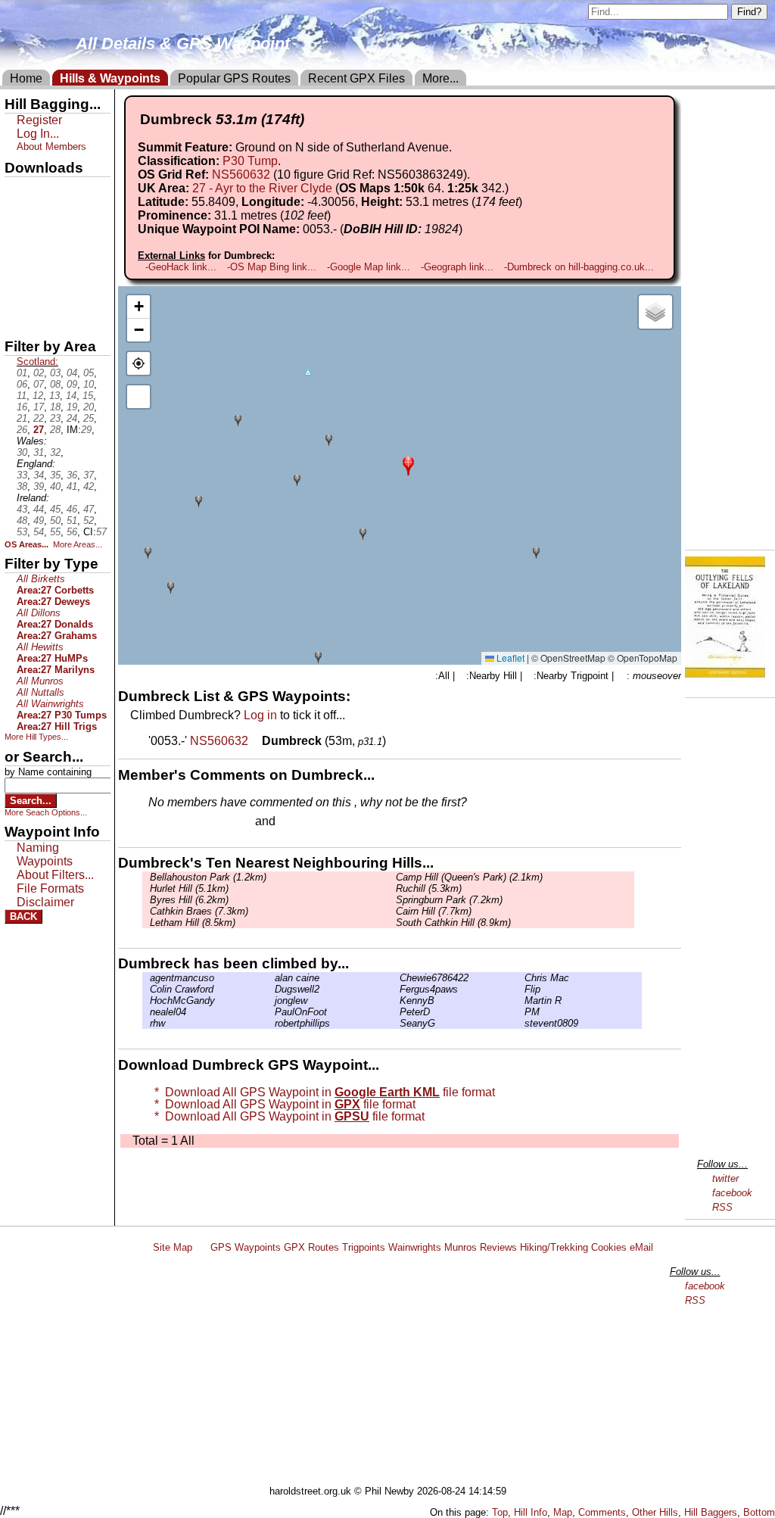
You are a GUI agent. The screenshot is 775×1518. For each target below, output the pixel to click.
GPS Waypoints (245, 1247)
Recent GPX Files (356, 78)
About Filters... (55, 874)
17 (38, 407)
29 (86, 429)
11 (21, 395)
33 (22, 475)
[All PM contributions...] (520, 1012)
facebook (732, 1193)
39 (38, 486)
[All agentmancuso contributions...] (146, 977)
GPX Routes (311, 1247)
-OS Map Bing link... (271, 267)
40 (55, 486)
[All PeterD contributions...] (396, 1012)
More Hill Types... (36, 736)
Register (39, 120)
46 (72, 509)
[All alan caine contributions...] (271, 977)
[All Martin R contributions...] (520, 1000)
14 (71, 395)
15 (87, 395)
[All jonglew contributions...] (271, 1000)
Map (562, 1512)
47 (88, 509)
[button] (408, 464)
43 (22, 509)
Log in (260, 715)
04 (72, 373)
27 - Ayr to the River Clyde (262, 188)
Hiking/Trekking (554, 1247)
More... (440, 78)
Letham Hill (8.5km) (192, 922)
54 (38, 532)
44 (38, 509)
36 (72, 475)
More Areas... (77, 544)
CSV (17, 319)
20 (88, 407)
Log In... (309, 822)
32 (55, 452)
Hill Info (530, 1512)
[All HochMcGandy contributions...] (146, 1000)
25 (88, 418)
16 (22, 407)
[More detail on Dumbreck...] (256, 740)
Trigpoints (363, 1247)
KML (17, 267)
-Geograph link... (457, 267)
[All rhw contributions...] (146, 1023)
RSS (722, 1207)
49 (38, 520)
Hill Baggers (710, 1512)
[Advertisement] (394, 1372)
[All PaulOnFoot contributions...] (271, 1012)
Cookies (609, 1247)
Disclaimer (45, 902)
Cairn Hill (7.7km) (434, 911)
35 (55, 475)
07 (38, 384)
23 (55, 418)
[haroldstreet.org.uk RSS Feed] (201, 1247)
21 (22, 418)
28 (55, 429)
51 (72, 520)
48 (22, 520)
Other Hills (655, 1512)
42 (88, 486)
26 (22, 429)
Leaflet (509, 657)
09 (72, 384)
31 (38, 452)
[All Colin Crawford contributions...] (146, 989)
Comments (602, 1512)
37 (88, 475)
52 (88, 520)
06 (22, 384)
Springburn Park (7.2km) (449, 900)
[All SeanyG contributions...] (396, 1023)
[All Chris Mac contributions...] (520, 977)
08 (55, 384)
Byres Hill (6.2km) (189, 900)
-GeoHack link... (180, 267)
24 (72, 418)
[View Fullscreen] (138, 396)
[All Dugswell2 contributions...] (271, 989)
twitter (725, 1178)
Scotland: (37, 361)
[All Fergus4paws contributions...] (396, 989)
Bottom (759, 1512)
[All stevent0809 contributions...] (520, 1023)
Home (26, 78)
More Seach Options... (46, 812)
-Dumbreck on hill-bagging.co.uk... (579, 267)
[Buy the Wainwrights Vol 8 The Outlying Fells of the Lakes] (725, 673)
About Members (51, 146)
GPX (17, 190)
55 (55, 532)
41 (72, 486)
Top (500, 1512)
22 (38, 418)
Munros (460, 1247)
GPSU (20, 241)
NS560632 (241, 174)
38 (22, 486)
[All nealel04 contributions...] (146, 1012)
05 (88, 373)
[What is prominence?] (337, 215)
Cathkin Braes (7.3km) (199, 911)
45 (55, 509)
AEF (17, 293)
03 (55, 373)
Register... (185, 822)
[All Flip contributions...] (520, 989)
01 (22, 373)
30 (22, 452)
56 (72, 532)
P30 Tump (250, 160)
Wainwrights (414, 1247)
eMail (641, 1247)
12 (38, 395)
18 (55, 407)
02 (38, 373)
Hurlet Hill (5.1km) (189, 888)
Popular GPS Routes (234, 78)
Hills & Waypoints (110, 78)
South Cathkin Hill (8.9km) (453, 922)
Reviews (498, 1247)
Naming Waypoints (45, 854)
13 (54, 395)
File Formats (50, 888)
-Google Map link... (368, 267)
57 (101, 532)
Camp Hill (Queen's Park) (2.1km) (469, 877)
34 (38, 475)
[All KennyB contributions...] (396, 1000)
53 (22, 532)
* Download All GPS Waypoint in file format (321, 1092)
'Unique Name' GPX (53, 215)
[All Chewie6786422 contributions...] (396, 977)
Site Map (172, 1247)
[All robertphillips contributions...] (271, 1023)
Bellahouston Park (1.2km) (208, 877)
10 (88, 384)
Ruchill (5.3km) (429, 888)
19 (72, 407)
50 (55, 520)
